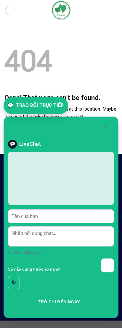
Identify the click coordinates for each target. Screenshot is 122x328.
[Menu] (10, 10)
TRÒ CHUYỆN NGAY (59, 301)
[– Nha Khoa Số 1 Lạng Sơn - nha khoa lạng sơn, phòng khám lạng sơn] (61, 10)
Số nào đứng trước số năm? (34, 269)
